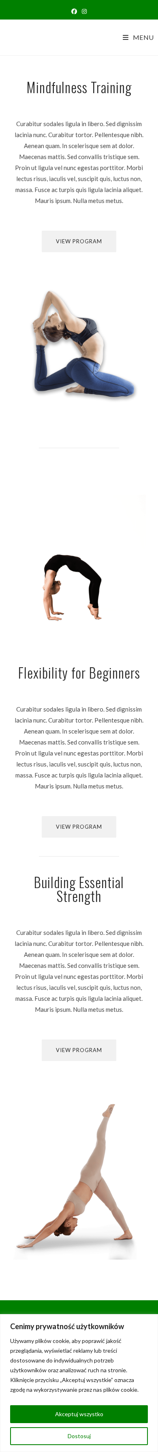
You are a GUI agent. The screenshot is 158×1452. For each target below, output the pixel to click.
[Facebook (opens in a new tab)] (74, 11)
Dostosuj (79, 1435)
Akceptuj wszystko (79, 1414)
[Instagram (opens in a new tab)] (84, 11)
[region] (79, 1383)
